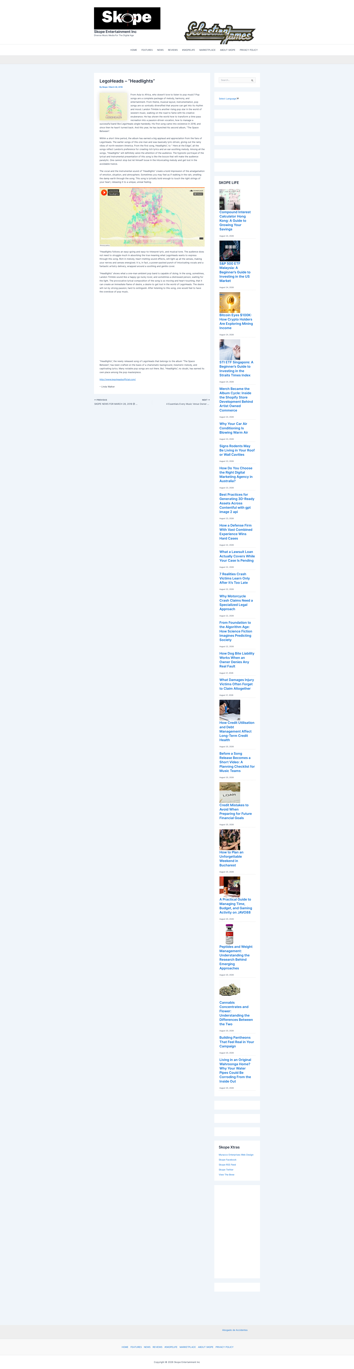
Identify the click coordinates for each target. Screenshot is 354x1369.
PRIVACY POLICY (225, 1347)
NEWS (147, 1347)
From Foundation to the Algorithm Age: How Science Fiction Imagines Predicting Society (235, 631)
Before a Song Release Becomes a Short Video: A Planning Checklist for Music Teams (237, 762)
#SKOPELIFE (171, 1347)
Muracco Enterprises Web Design (236, 1154)
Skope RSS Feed (227, 1164)
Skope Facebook (227, 1159)
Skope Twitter (226, 1169)
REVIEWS (157, 1347)
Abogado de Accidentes (235, 1330)
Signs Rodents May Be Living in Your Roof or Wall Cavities (237, 450)
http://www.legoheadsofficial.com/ (118, 379)
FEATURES (136, 1347)
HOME (125, 1347)
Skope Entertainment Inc (115, 31)
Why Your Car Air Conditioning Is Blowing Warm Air (233, 428)
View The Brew (226, 1174)
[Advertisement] (239, 1231)
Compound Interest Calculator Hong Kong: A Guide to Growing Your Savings (235, 220)
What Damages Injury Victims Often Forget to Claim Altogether (236, 684)
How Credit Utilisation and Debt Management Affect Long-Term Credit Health (236, 731)
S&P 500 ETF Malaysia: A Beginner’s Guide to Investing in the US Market (235, 272)
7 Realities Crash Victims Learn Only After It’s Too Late (234, 578)
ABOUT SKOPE (205, 1347)
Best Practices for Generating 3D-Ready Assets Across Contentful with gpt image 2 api (236, 503)
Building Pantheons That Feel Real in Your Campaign (236, 1041)
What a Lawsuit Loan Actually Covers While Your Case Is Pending (237, 556)
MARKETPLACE (188, 1347)
